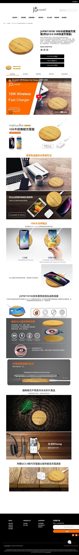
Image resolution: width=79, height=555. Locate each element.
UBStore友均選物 (52, 65)
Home (4, 23)
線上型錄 (49, 17)
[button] (69, 542)
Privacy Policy (67, 545)
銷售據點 (23, 17)
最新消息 (11, 525)
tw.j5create (20, 545)
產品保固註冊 (41, 525)
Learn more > (48, 552)
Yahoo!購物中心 (52, 60)
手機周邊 (8, 23)
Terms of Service (74, 545)
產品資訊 (14, 17)
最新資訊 (40, 17)
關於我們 (11, 523)
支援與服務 (31, 17)
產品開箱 (64, 17)
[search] (70, 10)
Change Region (7, 545)
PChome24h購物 (52, 56)
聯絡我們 (57, 17)
